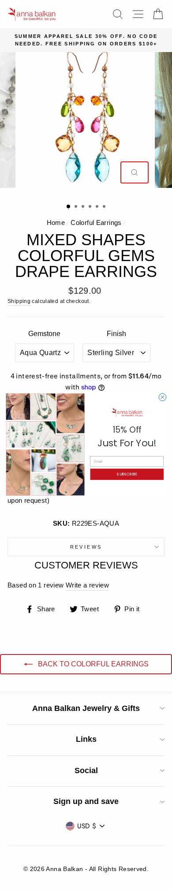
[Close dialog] (162, 397)
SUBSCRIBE (127, 474)
